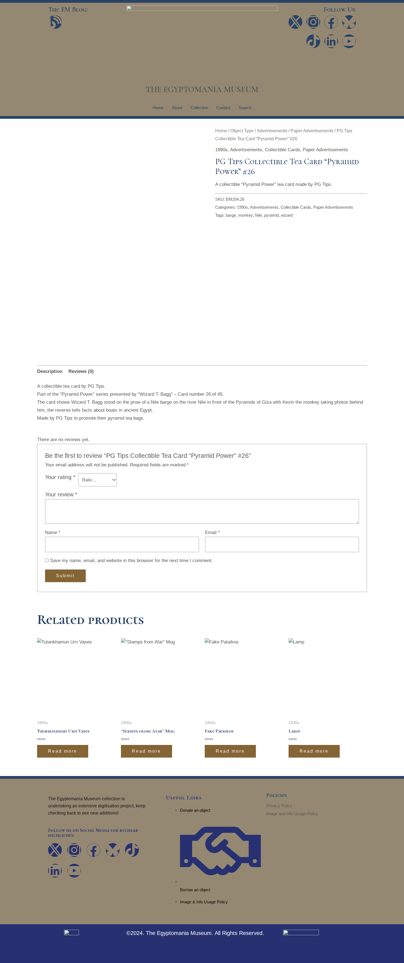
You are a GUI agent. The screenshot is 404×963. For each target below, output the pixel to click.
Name (52, 532)
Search (245, 107)
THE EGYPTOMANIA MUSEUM (202, 89)
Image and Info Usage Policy (292, 813)
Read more (62, 751)
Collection (199, 107)
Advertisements (272, 130)
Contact (223, 107)
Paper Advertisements (311, 130)
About (177, 107)
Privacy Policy (279, 805)
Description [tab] (49, 371)
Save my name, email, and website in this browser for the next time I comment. (131, 560)
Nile (258, 215)
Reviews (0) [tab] (81, 371)
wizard (287, 215)
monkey (245, 215)
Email (212, 532)
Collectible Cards (282, 149)
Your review (61, 494)
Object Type (242, 130)
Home (158, 107)
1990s (221, 149)
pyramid (271, 215)
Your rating (60, 477)
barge (231, 215)
